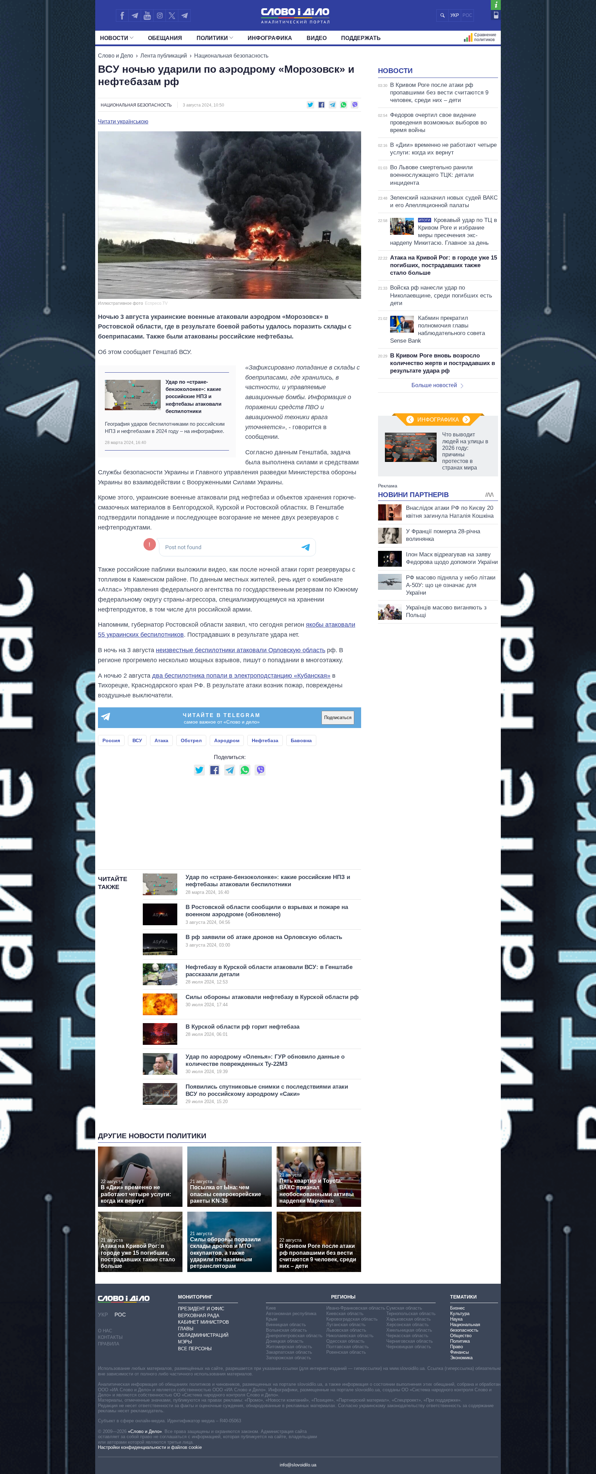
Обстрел (191, 740)
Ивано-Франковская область (355, 1308)
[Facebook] (122, 15)
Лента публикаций (163, 56)
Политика (460, 1341)
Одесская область (345, 1341)
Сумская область (404, 1308)
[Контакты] (496, 15)
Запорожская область (288, 1357)
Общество (460, 1335)
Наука (456, 1319)
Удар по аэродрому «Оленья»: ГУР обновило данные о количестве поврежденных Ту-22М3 (265, 1063)
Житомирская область (289, 1346)
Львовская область (346, 1330)
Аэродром (226, 740)
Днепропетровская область (294, 1335)
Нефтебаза (265, 740)
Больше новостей (434, 385)
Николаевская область (350, 1335)
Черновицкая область (408, 1346)
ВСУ (137, 740)
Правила (108, 1343)
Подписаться (337, 717)
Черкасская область (407, 1335)
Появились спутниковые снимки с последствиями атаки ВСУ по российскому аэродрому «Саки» (267, 1093)
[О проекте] (496, 5)
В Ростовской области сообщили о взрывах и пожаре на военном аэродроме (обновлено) (267, 914)
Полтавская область (347, 1346)
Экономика (461, 1357)
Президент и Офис (201, 1308)
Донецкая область (285, 1341)
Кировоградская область (352, 1319)
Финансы (459, 1352)
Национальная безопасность (231, 56)
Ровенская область (346, 1352)
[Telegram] (134, 15)
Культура (459, 1313)
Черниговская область (409, 1341)
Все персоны (195, 1348)
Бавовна (301, 740)
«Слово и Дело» (145, 1431)
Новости (114, 38)
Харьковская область (408, 1319)
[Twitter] (172, 15)
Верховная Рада (198, 1315)
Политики (212, 38)
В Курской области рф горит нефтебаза (242, 1030)
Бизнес (457, 1308)
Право (456, 1346)
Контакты (110, 1337)
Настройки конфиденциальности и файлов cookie (150, 1447)
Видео (317, 38)
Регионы (343, 1297)
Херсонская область (407, 1324)
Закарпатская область (289, 1352)
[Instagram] (159, 15)
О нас (105, 1330)
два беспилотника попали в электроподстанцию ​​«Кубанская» (241, 675)
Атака (161, 740)
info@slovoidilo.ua (298, 1464)
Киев (271, 1308)
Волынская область (286, 1330)
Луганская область (346, 1324)
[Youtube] (147, 15)
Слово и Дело (115, 56)
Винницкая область (286, 1324)
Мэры (185, 1341)
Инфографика (270, 38)
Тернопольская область (411, 1313)
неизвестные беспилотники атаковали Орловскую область (240, 650)
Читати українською (123, 121)
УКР (454, 15)
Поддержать (361, 38)
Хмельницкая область (409, 1330)
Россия (111, 740)
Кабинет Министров (203, 1322)
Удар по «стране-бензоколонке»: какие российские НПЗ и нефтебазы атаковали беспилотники (193, 396)
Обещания (165, 38)
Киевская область (345, 1313)
